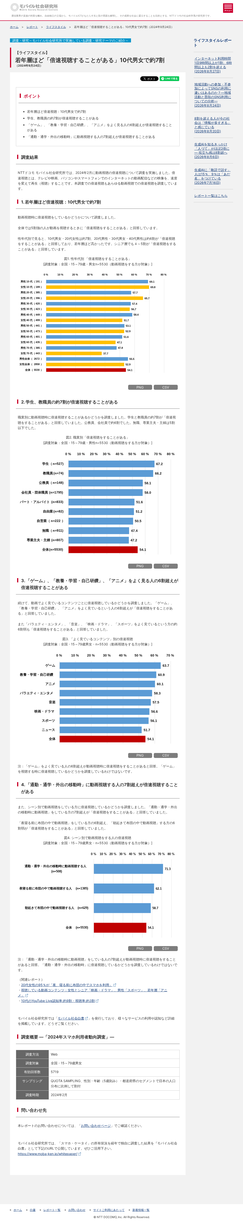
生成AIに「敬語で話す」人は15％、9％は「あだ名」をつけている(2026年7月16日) (212, 176)
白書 (33, 1210)
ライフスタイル (56, 27)
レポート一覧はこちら (211, 196)
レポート (32, 27)
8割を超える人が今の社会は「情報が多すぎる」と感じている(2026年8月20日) (212, 124)
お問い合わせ (76, 1210)
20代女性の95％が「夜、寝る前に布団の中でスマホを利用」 (66, 985)
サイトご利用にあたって (109, 1210)
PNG (140, 387)
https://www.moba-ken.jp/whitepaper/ (47, 1154)
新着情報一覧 (141, 1210)
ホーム (14, 27)
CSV (165, 387)
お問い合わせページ (96, 1126)
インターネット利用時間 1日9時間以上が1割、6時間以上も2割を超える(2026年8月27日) (213, 64)
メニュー (228, 8)
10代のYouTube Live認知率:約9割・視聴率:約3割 (58, 1001)
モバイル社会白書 (71, 1018)
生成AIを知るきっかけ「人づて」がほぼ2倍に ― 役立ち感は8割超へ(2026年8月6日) (211, 150)
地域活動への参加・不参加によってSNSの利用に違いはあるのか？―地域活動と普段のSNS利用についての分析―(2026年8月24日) (212, 95)
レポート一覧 (52, 1210)
